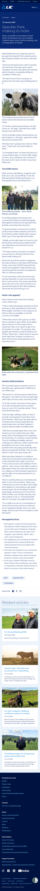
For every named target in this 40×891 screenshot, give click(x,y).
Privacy (4, 881)
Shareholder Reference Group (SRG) (14, 846)
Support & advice (8, 858)
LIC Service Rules (6, 878)
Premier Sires (6, 784)
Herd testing (6, 790)
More (34, 1)
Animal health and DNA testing (12, 793)
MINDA (12, 1)
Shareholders (7, 837)
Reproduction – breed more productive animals (18, 865)
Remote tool (14, 883)
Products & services (9, 778)
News (13, 17)
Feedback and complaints (20, 878)
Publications (6, 831)
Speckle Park (18, 578)
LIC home (5, 17)
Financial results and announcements (15, 852)
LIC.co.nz (4, 1)
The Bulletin (8, 583)
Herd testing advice (9, 862)
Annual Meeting (7, 849)
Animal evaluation (8, 818)
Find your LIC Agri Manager (11, 806)
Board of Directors (8, 843)
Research (5, 827)
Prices (4, 796)
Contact (5, 803)
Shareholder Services (24, 1)
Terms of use (11, 881)
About (4, 812)
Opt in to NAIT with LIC (26, 883)
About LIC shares (8, 840)
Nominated (6, 787)
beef (6, 578)
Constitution (19, 881)
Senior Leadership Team (10, 815)
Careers (4, 821)
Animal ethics (5, 883)
